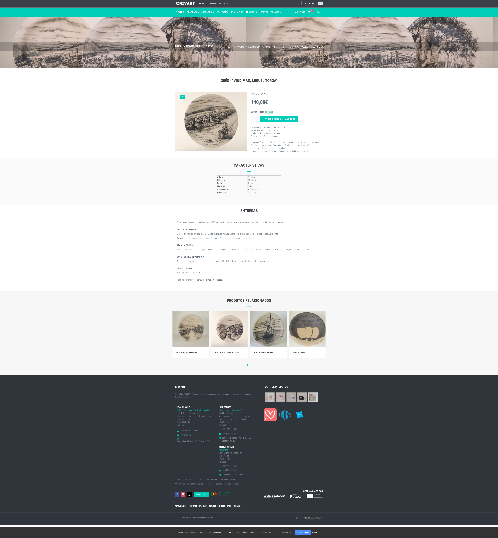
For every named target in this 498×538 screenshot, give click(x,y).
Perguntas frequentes (219, 4)
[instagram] (183, 494)
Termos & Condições (213, 280)
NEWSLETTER (201, 495)
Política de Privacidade (197, 506)
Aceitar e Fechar (302, 533)
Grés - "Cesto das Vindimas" (227, 352)
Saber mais (316, 532)
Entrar (310, 3)
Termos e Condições (217, 506)
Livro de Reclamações (235, 506)
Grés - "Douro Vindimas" (187, 352)
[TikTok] (189, 494)
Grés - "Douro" (299, 352)
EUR (320, 3)
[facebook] (177, 494)
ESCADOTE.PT (317, 518)
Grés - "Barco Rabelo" (264, 352)
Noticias (202, 4)
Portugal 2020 (180, 506)
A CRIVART (300, 12)
